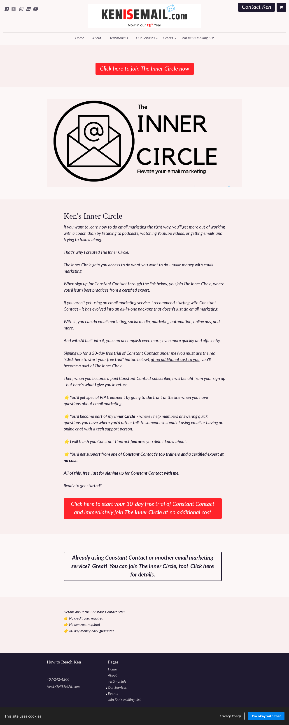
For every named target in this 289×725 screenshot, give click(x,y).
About (96, 38)
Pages (113, 661)
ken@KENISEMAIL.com (63, 686)
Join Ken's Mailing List (197, 38)
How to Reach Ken (64, 661)
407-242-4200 (58, 679)
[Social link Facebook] (6, 9)
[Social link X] (13, 9)
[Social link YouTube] (35, 9)
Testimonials (119, 38)
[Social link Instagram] (20, 9)
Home (79, 38)
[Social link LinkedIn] (28, 9)
